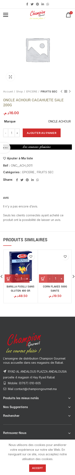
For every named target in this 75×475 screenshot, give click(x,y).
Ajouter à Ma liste (20, 158)
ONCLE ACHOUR (59, 121)
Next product (70, 91)
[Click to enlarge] (10, 77)
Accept (37, 468)
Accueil (8, 91)
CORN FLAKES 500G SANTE (55, 289)
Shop (19, 91)
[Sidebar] (5, 148)
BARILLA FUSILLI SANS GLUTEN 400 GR (20, 289)
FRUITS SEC (49, 91)
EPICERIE (31, 91)
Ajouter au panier (41, 133)
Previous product (61, 91)
